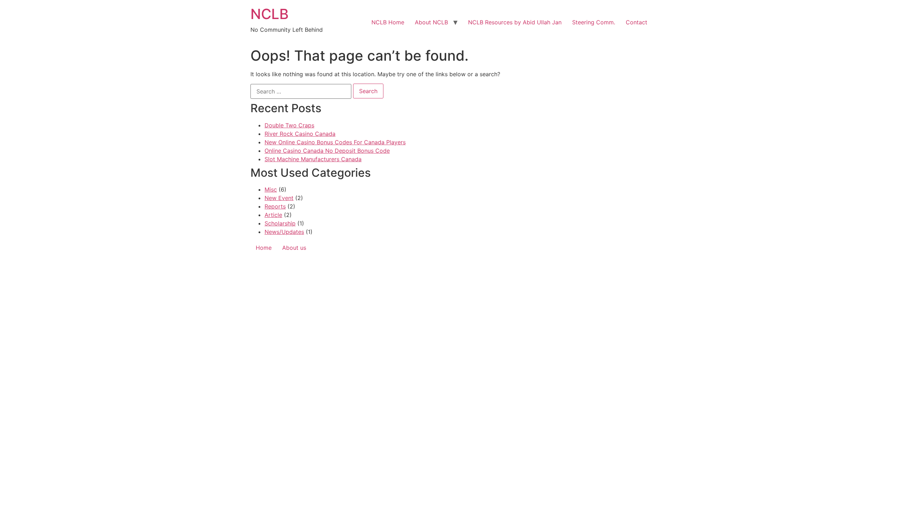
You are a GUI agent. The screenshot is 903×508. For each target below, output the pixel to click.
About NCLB (431, 22)
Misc (271, 189)
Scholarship (280, 223)
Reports (275, 206)
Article (273, 214)
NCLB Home (387, 22)
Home (264, 247)
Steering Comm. (593, 22)
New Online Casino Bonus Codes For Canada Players (335, 142)
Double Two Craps (289, 125)
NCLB (269, 14)
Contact (636, 22)
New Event (279, 197)
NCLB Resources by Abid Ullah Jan (515, 22)
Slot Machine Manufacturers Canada (313, 159)
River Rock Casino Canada (300, 133)
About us (294, 247)
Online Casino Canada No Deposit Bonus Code (327, 150)
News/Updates (284, 231)
